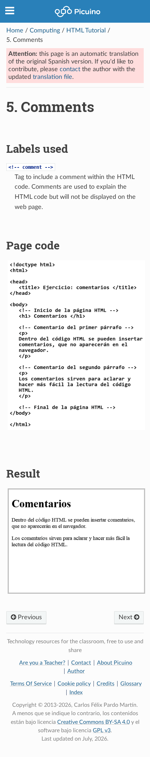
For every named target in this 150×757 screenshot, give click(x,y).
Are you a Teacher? (42, 663)
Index (76, 692)
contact (70, 69)
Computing (45, 31)
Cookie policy (74, 684)
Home (14, 31)
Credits (105, 684)
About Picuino (114, 663)
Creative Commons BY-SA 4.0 (93, 722)
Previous (29, 617)
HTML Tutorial (86, 31)
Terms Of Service (31, 684)
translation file (52, 77)
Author (76, 671)
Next (126, 617)
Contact (81, 663)
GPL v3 (102, 730)
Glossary (131, 684)
